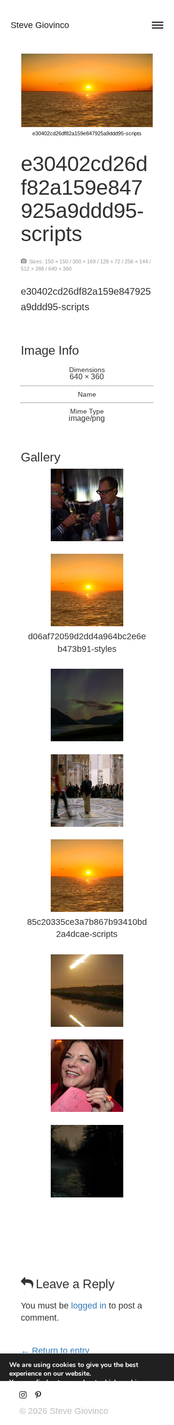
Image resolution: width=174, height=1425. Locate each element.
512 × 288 (32, 269)
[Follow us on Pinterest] (38, 1395)
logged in (88, 1305)
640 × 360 (60, 269)
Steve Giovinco (40, 25)
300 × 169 (84, 261)
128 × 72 (110, 261)
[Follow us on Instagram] (23, 1395)
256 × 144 (136, 261)
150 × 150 (56, 261)
